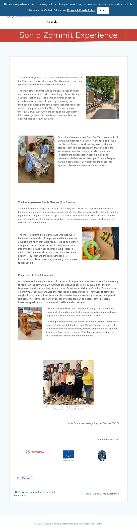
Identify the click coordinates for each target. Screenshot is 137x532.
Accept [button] (103, 10)
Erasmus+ (27, 478)
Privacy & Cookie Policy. (81, 10)
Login (49, 22)
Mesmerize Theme (93, 523)
